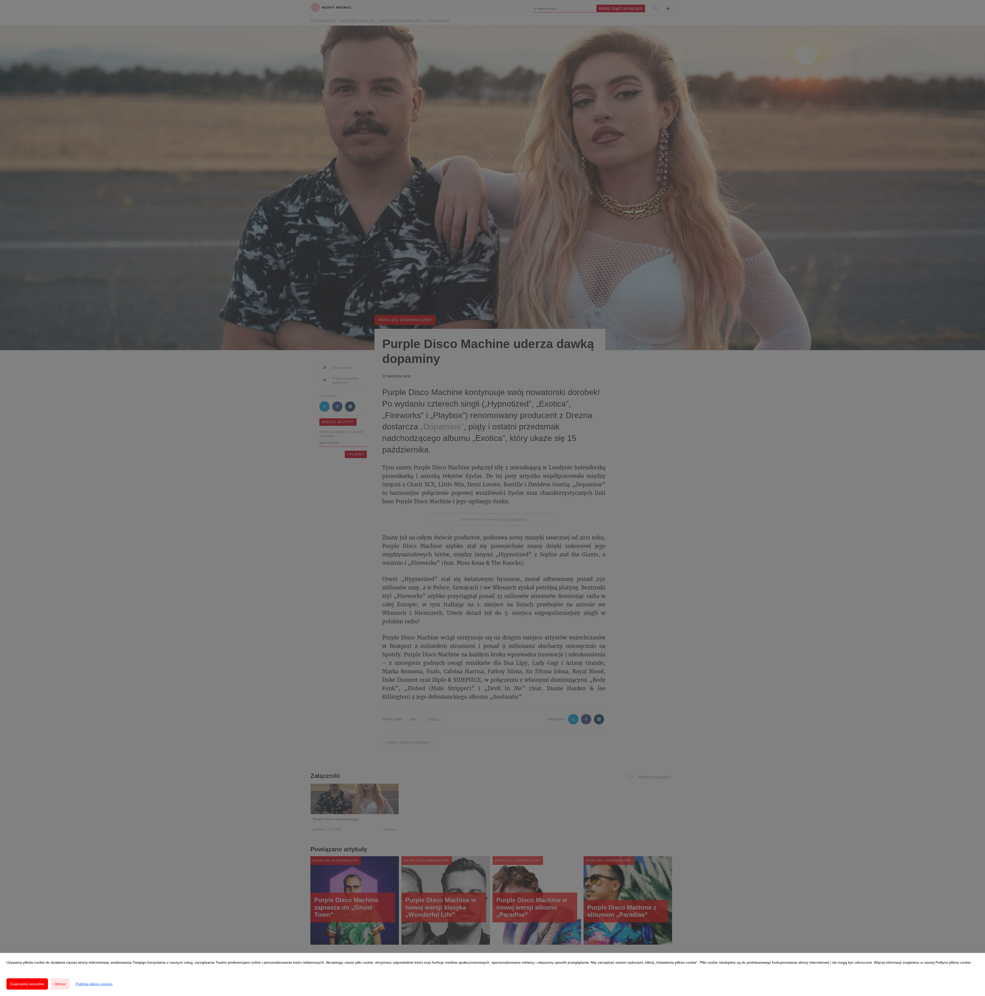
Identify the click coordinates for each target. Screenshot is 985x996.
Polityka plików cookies (94, 984)
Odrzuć (60, 984)
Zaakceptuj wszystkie (27, 984)
